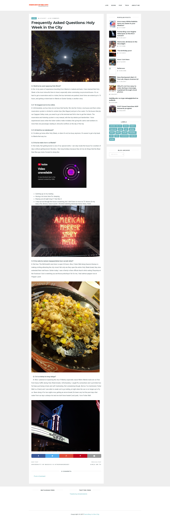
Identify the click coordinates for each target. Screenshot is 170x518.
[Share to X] (52, 456)
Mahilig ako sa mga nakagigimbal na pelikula (123, 99)
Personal (132, 132)
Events (132, 126)
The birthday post (124, 51)
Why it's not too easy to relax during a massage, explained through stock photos (127, 89)
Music (112, 132)
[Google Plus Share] (66, 456)
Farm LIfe (113, 129)
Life (106, 5)
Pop (120, 5)
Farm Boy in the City (91, 514)
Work (113, 5)
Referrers (121, 68)
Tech (127, 5)
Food (120, 129)
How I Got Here (123, 59)
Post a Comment (39, 476)
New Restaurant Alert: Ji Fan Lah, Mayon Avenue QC (128, 78)
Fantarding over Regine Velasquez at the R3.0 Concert (126, 33)
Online (124, 132)
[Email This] (94, 456)
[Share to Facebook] (38, 456)
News (118, 132)
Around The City (115, 126)
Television (124, 136)
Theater (133, 136)
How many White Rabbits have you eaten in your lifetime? (127, 23)
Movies (132, 129)
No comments (54, 18)
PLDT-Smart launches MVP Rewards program (127, 107)
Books (126, 126)
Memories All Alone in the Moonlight (127, 43)
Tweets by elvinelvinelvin (78, 494)
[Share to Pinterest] (80, 456)
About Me (136, 5)
